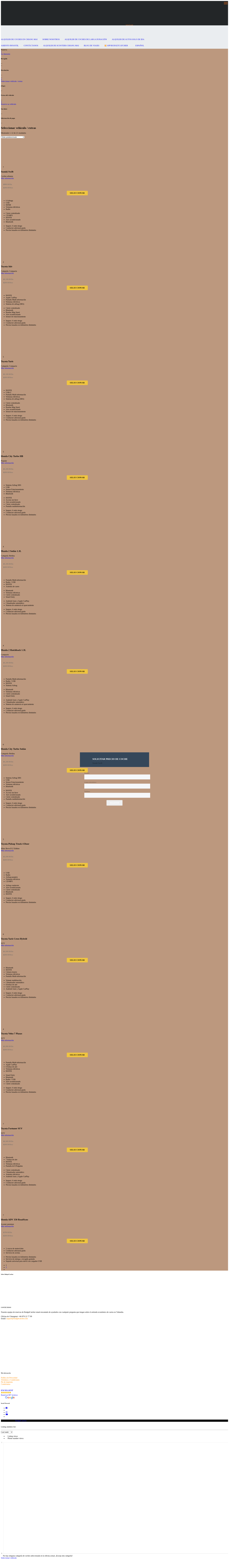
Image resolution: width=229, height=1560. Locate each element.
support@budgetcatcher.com (17, 1319)
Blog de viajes (91, 46)
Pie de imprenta (7, 1382)
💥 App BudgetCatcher (116, 46)
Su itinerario (5, 54)
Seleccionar (77, 193)
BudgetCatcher (21, 1421)
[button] (77, 1394)
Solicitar (114, 803)
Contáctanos (31, 46)
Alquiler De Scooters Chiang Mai (61, 46)
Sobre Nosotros (51, 39)
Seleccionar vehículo (9, 1558)
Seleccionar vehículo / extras (11, 81)
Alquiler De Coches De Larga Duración (86, 39)
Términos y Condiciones (10, 1380)
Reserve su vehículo (8, 104)
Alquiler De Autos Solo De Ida (128, 39)
